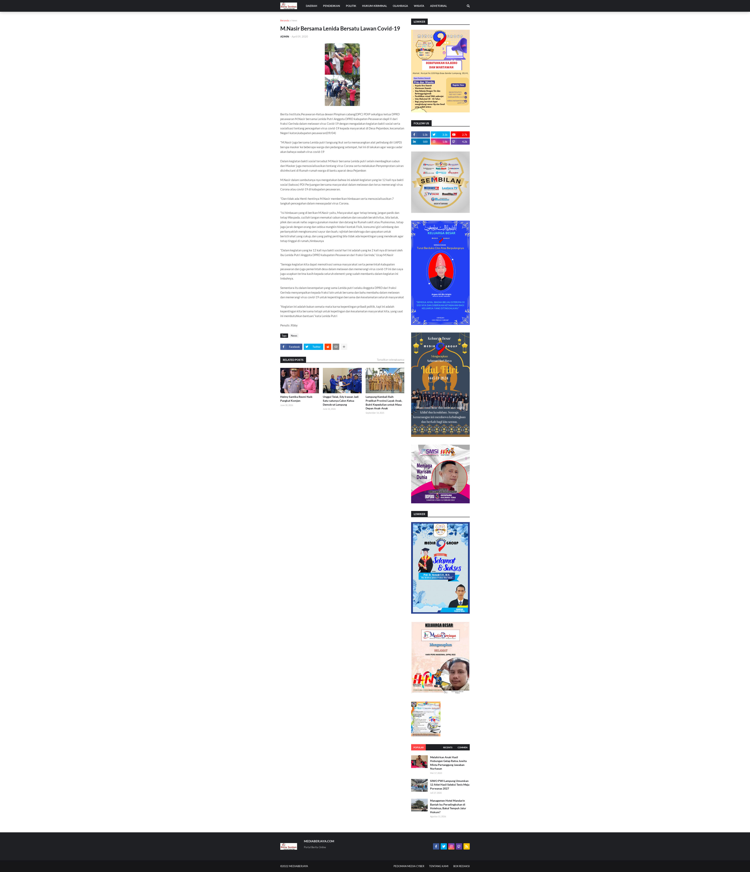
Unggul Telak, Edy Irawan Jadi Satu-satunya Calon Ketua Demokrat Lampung (341, 400)
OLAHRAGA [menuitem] (400, 5)
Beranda (284, 20)
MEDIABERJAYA (298, 866)
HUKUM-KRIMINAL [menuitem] (374, 5)
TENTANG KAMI (438, 866)
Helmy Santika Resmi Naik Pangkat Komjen (296, 398)
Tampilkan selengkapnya (390, 359)
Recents (447, 747)
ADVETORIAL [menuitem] (438, 5)
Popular (418, 747)
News (294, 20)
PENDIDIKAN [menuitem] (331, 5)
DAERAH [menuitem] (311, 5)
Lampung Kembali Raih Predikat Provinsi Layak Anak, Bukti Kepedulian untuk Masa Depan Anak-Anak (384, 402)
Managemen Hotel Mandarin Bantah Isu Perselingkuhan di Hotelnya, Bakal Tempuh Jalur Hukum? (448, 806)
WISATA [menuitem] (419, 5)
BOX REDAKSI (461, 866)
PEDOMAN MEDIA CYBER (409, 866)
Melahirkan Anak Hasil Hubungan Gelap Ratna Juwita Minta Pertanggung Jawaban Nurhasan (448, 762)
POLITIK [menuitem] (351, 5)
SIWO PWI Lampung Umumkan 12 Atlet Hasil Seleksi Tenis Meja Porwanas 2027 (449, 784)
